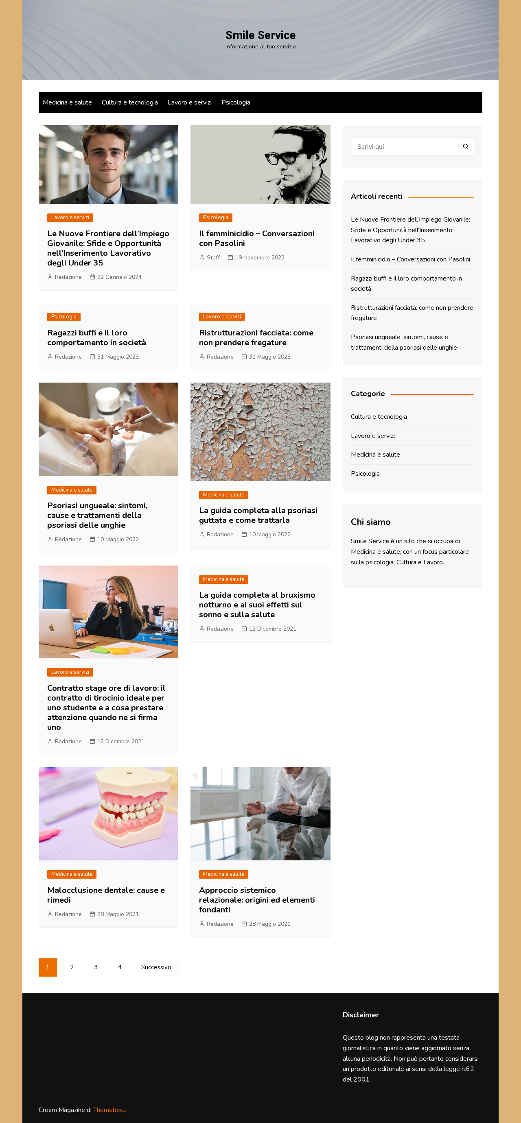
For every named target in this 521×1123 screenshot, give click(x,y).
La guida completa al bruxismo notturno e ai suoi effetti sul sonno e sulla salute (257, 605)
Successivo (156, 967)
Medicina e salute (67, 102)
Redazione (68, 277)
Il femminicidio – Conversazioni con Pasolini (257, 238)
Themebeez (110, 1110)
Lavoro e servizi (190, 102)
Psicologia (235, 102)
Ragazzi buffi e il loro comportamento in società (96, 337)
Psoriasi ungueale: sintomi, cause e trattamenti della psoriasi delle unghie (97, 515)
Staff (213, 257)
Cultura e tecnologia (130, 102)
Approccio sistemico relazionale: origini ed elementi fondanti (257, 900)
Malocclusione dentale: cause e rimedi (106, 895)
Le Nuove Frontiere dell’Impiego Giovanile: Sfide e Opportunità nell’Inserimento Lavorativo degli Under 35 (108, 248)
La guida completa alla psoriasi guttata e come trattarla (258, 515)
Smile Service (260, 35)
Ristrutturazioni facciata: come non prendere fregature (256, 337)
